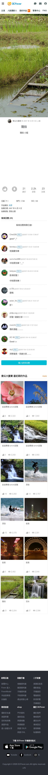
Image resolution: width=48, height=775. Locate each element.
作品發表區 (5, 695)
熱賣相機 (21, 720)
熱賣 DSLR (21, 728)
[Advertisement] (24, 161)
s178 (12, 288)
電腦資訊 (37, 695)
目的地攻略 (5, 720)
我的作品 (24, 10)
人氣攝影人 (12, 10)
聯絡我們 (37, 716)
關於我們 (37, 712)
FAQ (45, 10)
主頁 (3, 10)
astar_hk (13, 300)
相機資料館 (21, 683)
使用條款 (37, 728)
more (44, 376)
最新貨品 (21, 716)
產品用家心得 (22, 699)
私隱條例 (37, 732)
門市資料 (21, 712)
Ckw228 (13, 234)
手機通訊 (37, 691)
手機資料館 (21, 691)
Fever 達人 (5, 687)
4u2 (11, 349)
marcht (12, 325)
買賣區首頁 (37, 683)
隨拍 (4, 601)
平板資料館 (21, 695)
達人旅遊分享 (6, 728)
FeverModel (6, 691)
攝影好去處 (5, 712)
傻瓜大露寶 (17, 121)
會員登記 (37, 724)
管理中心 (36, 10)
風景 (10, 205)
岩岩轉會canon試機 (10, 407)
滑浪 (27, 484)
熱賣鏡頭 (21, 724)
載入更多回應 (24, 362)
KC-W (12, 337)
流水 (27, 601)
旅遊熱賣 (5, 716)
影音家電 (37, 699)
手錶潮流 (37, 703)
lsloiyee (13, 271)
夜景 (27, 523)
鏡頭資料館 (21, 687)
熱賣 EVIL (21, 732)
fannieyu (13, 246)
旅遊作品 (5, 724)
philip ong (13, 312)
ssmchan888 (15, 259)
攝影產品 (37, 687)
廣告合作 (37, 720)
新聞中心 (5, 683)
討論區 (4, 699)
